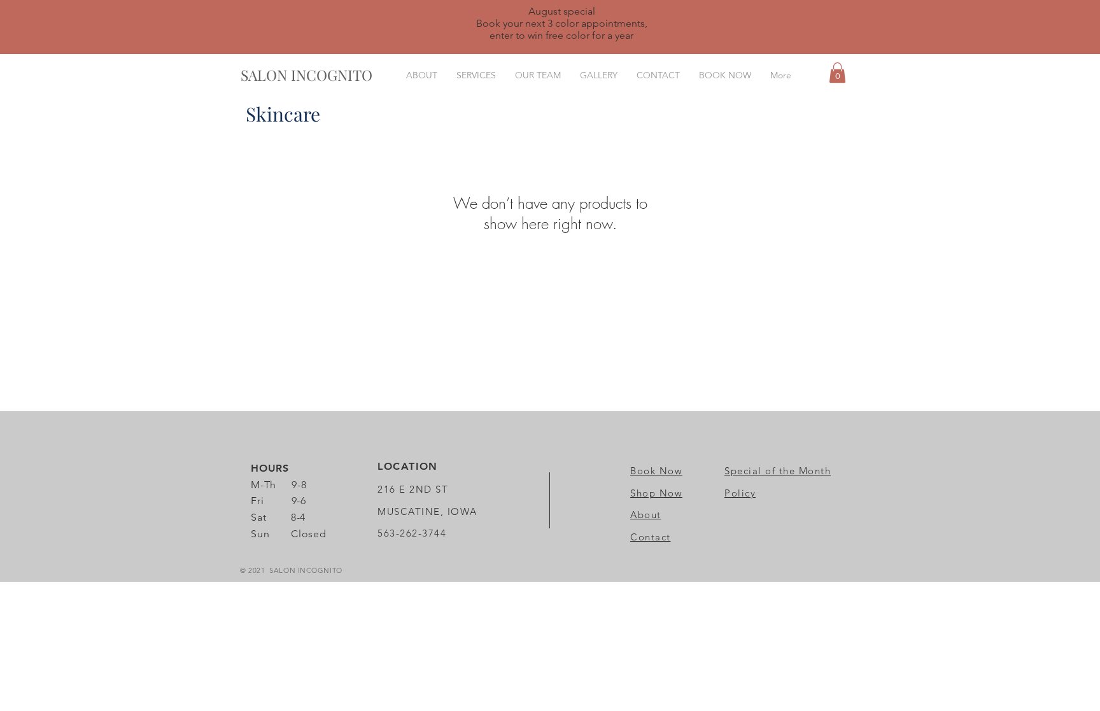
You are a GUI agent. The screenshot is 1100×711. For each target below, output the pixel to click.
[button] (837, 72)
